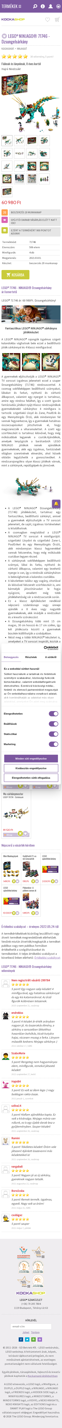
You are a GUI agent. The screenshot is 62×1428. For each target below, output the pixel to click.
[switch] (53, 724)
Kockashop (7, 48)
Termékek (9, 6)
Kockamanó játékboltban (43, 1376)
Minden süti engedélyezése (31, 758)
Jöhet (25, 1332)
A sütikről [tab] (50, 657)
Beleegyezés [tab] (11, 657)
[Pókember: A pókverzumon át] (31, 901)
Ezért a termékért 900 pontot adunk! (31, 232)
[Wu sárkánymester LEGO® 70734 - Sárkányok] (16, 812)
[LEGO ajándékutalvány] (50, 869)
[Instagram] (34, 1339)
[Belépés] (50, 7)
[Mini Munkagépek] (11, 869)
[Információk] (42, 7)
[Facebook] (21, 1339)
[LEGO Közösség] (57, 7)
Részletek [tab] (31, 657)
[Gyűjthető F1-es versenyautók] (31, 869)
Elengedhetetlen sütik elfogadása (31, 777)
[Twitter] (28, 1339)
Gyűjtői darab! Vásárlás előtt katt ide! (34, 221)
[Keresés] (35, 7)
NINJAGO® (22, 48)
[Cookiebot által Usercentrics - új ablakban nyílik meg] (44, 648)
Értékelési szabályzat (47, 957)
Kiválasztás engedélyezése (31, 768)
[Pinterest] (40, 1339)
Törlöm (35, 1332)
